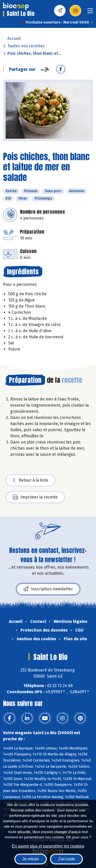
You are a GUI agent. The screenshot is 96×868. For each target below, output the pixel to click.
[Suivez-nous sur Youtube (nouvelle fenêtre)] (44, 718)
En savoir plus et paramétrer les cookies (48, 846)
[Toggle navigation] (90, 12)
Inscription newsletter (52, 589)
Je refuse (30, 859)
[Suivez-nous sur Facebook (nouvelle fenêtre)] (9, 718)
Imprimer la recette (39, 497)
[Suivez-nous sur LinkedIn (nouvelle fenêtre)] (27, 718)
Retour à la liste (33, 480)
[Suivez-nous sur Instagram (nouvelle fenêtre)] (62, 718)
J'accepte (66, 859)
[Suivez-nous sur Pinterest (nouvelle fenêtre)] (80, 718)
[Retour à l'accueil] (16, 6)
